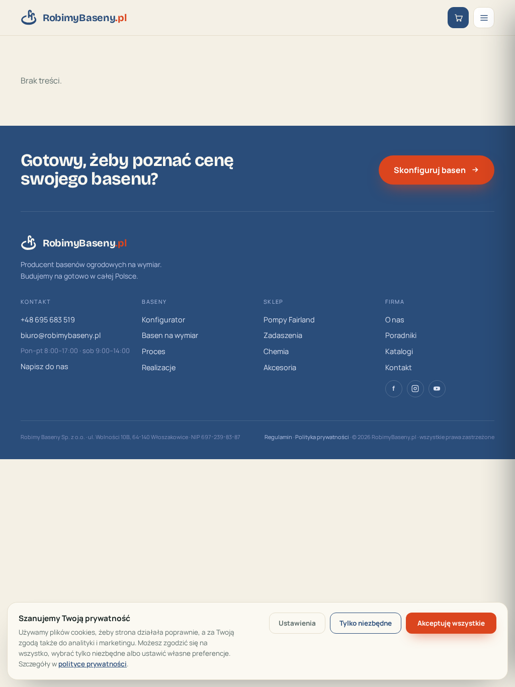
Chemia (276, 351)
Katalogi (399, 351)
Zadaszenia (283, 335)
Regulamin (278, 437)
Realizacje (159, 367)
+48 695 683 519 (48, 319)
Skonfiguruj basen (430, 170)
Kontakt (398, 367)
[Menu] (483, 17)
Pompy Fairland (289, 319)
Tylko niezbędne (365, 623)
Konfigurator (163, 319)
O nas (394, 319)
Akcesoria (280, 367)
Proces (153, 351)
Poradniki (400, 335)
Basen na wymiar (170, 335)
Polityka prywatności (322, 437)
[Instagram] (415, 388)
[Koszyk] (458, 17)
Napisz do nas (44, 366)
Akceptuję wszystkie (451, 623)
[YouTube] (437, 388)
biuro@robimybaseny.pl (61, 335)
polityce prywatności (92, 663)
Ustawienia (297, 623)
